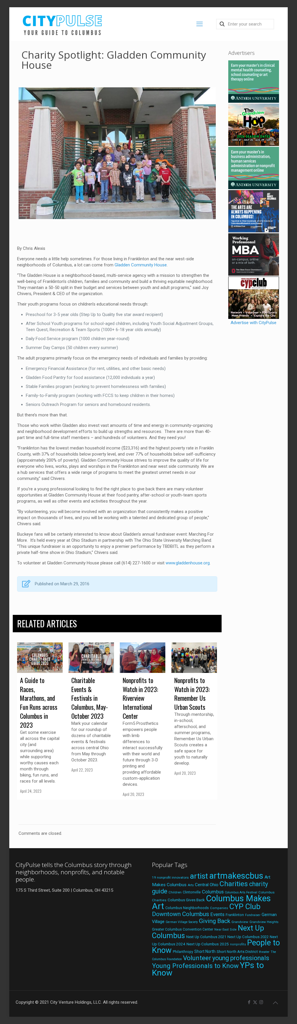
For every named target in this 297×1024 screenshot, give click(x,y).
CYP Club (244, 906)
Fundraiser (252, 915)
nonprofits (238, 944)
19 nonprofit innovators (170, 877)
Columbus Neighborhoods (187, 908)
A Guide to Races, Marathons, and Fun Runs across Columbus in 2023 (38, 702)
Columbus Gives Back (186, 899)
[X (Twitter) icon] (255, 1002)
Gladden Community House (141, 265)
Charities (234, 883)
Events (217, 914)
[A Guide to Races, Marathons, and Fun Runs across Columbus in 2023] (40, 657)
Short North (204, 951)
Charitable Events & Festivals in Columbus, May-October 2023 (89, 698)
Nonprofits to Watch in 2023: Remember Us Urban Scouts (192, 693)
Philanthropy (183, 952)
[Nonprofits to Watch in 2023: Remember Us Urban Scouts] (194, 657)
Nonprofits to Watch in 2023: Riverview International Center (140, 698)
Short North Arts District (237, 951)
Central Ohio (206, 884)
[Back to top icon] (275, 1003)
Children (175, 892)
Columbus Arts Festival (241, 892)
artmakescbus (236, 876)
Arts (191, 885)
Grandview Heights (263, 922)
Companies (219, 908)
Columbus (213, 892)
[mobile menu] (199, 24)
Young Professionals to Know (195, 965)
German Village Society (182, 922)
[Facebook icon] (249, 1002)
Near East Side (225, 929)
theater (264, 952)
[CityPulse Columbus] (62, 24)
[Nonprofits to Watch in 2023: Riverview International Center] (142, 657)
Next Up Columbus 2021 (206, 937)
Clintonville (192, 892)
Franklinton (235, 915)
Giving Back (214, 921)
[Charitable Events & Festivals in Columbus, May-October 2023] (91, 657)
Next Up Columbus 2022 (248, 937)
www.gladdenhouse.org (188, 563)
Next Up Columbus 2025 (207, 944)
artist (199, 876)
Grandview (239, 922)
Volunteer (197, 958)
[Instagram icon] (261, 1002)
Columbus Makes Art (211, 902)
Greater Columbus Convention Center (182, 929)
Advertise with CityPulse (253, 322)
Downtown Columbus (180, 914)
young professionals (240, 958)
